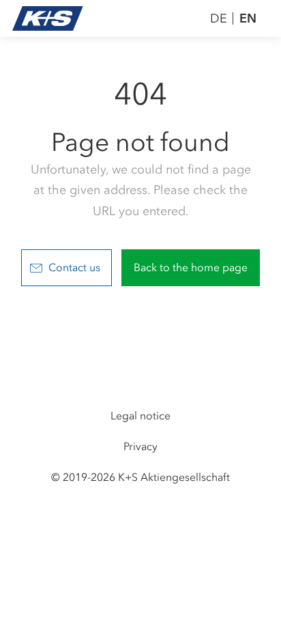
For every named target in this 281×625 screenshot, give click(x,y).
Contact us (74, 267)
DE (218, 18)
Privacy (140, 446)
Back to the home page (191, 267)
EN (247, 18)
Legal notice (140, 415)
